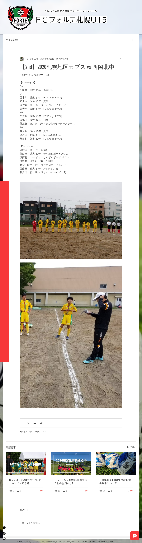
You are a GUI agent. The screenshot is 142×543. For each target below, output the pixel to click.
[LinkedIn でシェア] (34, 423)
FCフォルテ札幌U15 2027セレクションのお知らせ (25, 481)
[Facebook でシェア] (21, 423)
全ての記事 (12, 39)
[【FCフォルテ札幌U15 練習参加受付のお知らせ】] (71, 463)
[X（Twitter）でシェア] (27, 423)
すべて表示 (131, 447)
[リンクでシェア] (41, 423)
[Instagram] (4, 533)
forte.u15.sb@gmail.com (69, 541)
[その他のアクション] (120, 59)
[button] (4, 4)
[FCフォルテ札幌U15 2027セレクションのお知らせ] (26, 463)
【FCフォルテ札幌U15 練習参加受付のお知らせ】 (70, 481)
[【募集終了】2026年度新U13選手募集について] (116, 463)
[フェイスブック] (4, 527)
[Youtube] (4, 538)
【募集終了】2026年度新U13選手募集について (115, 481)
